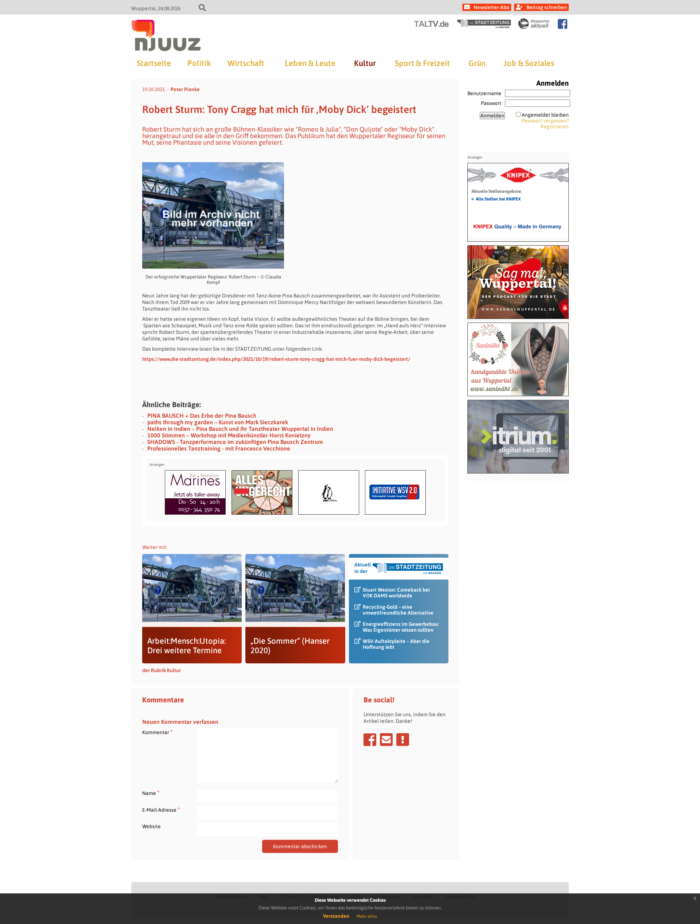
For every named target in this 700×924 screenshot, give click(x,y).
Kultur (365, 63)
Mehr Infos (367, 916)
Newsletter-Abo (491, 7)
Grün (477, 63)
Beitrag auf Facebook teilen (369, 740)
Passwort (491, 103)
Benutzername (484, 93)
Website (151, 826)
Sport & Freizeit (422, 63)
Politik (199, 63)
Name (150, 793)
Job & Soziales (528, 63)
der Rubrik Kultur (161, 670)
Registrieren (554, 126)
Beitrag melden (402, 740)
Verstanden (336, 916)
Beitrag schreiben (546, 7)
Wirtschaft (246, 63)
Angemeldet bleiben (545, 115)
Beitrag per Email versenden (386, 740)
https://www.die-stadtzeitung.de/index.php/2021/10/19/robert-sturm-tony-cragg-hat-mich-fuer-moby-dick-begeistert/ (276, 359)
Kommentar (157, 732)
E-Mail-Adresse (161, 809)
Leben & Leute (310, 63)
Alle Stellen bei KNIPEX (496, 199)
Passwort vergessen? (545, 121)
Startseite (154, 63)
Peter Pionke (185, 89)
